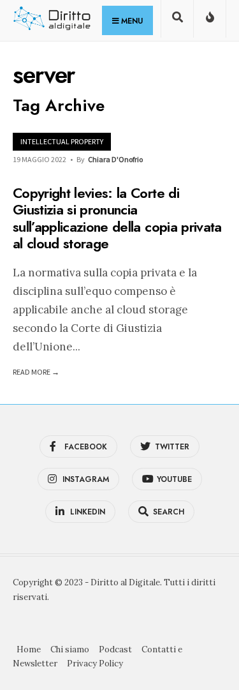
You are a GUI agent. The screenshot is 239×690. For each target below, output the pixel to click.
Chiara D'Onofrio (115, 159)
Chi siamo (69, 649)
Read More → (36, 372)
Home (29, 649)
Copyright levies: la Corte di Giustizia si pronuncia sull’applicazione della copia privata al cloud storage (117, 218)
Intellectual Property (61, 141)
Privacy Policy (95, 663)
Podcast (115, 649)
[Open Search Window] (177, 21)
